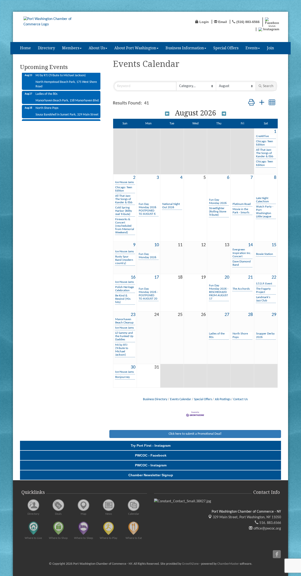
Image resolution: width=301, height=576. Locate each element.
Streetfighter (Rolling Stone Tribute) (217, 211)
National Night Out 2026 (171, 206)
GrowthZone (190, 563)
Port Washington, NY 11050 (247, 517)
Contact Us (240, 399)
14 (250, 245)
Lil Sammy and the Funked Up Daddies (124, 336)
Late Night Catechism (262, 200)
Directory (46, 48)
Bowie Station (264, 254)
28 (250, 314)
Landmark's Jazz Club (263, 299)
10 (156, 245)
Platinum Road (242, 204)
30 (133, 367)
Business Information (185, 48)
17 (156, 277)
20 (227, 277)
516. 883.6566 (269, 523)
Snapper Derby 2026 (265, 335)
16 (133, 277)
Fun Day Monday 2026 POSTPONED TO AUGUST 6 (147, 209)
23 (133, 314)
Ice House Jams (124, 182)
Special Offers (225, 48)
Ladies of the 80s (217, 335)
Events (251, 48)
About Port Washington (135, 48)
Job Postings (222, 399)
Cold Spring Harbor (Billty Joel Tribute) (123, 211)
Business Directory (155, 399)
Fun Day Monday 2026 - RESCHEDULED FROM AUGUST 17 (218, 292)
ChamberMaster (228, 563)
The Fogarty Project (263, 290)
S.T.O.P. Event (264, 283)
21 (250, 277)
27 (227, 314)
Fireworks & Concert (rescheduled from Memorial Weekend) (124, 226)
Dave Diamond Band (242, 263)
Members (70, 48)
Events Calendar (180, 399)
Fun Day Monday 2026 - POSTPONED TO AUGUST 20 (148, 293)
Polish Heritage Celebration (124, 289)
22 (274, 277)
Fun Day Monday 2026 (218, 201)
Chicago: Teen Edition (264, 143)
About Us (97, 48)
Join (270, 48)
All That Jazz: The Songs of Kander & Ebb (264, 153)
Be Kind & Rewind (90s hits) (123, 299)
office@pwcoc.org (267, 528)
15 (274, 245)
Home (25, 48)
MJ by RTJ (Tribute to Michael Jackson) (121, 349)
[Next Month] (224, 114)
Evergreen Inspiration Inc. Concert (242, 253)
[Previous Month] (167, 114)
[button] (251, 103)
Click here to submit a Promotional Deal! (195, 434)
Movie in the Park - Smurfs (241, 211)
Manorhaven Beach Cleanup (124, 321)
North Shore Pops (240, 335)
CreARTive (262, 136)
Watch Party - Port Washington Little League (264, 211)
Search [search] (268, 86)
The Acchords (241, 288)
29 (274, 314)
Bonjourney (122, 377)
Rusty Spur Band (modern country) (124, 260)
